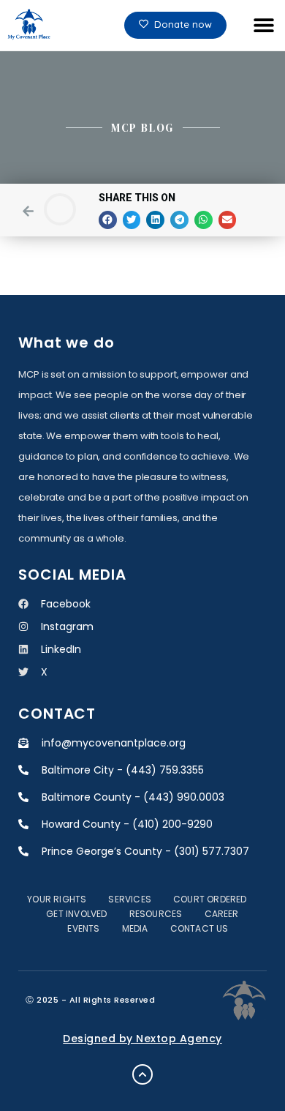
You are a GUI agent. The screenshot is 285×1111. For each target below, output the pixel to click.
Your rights (56, 899)
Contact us (199, 928)
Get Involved (76, 914)
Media (135, 928)
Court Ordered (210, 899)
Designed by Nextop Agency (142, 1038)
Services (129, 899)
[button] (263, 25)
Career (222, 914)
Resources (156, 914)
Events (83, 928)
